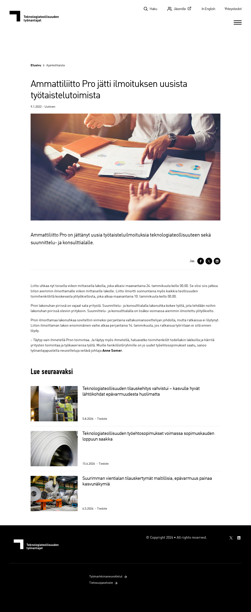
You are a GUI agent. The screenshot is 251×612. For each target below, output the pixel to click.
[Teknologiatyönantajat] (36, 16)
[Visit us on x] (231, 538)
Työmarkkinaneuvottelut (105, 576)
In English (208, 9)
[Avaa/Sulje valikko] (238, 22)
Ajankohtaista (55, 65)
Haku (153, 9)
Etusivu (36, 65)
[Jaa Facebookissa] (200, 261)
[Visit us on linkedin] (239, 538)
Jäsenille (180, 9)
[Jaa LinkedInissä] (217, 261)
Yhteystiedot (233, 9)
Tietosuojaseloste (101, 583)
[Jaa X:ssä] (209, 261)
